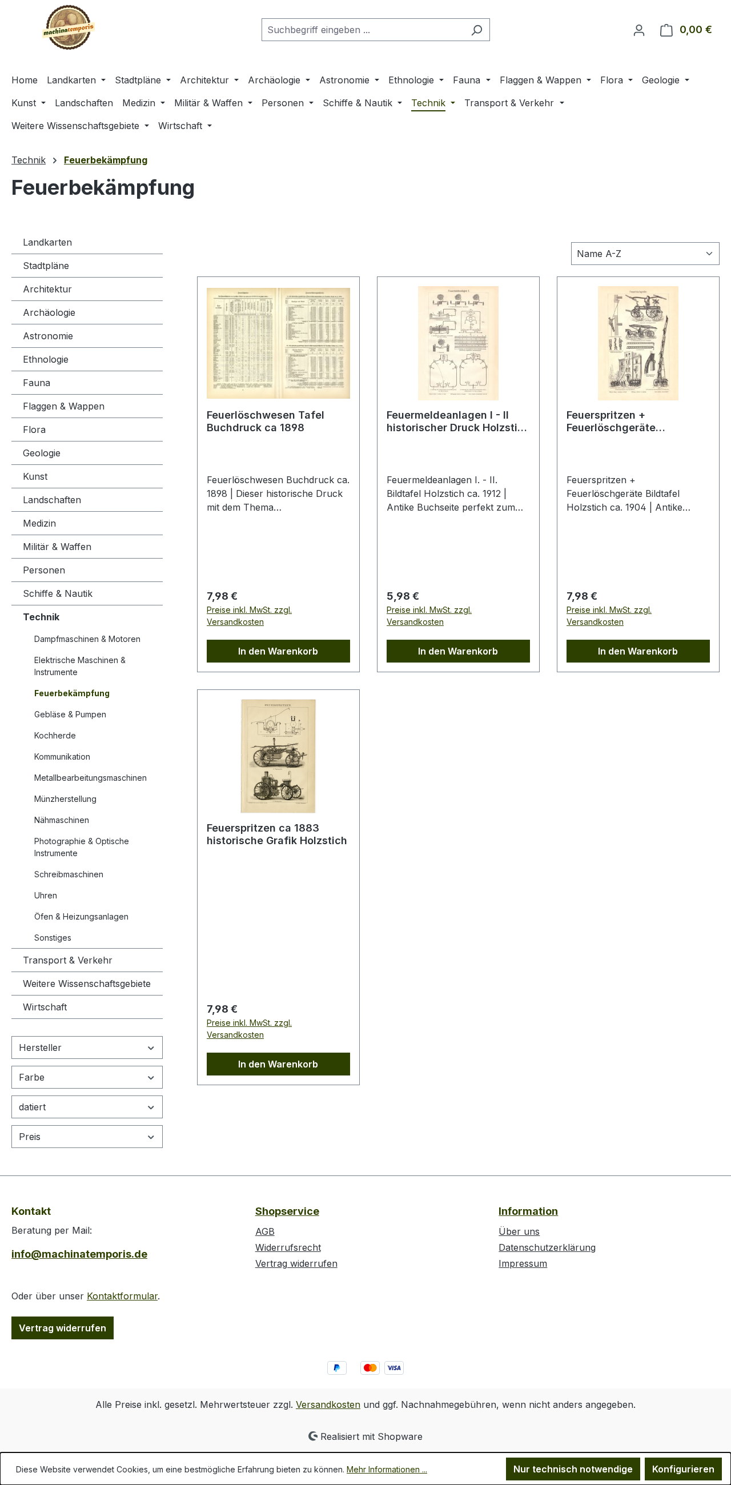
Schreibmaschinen (68, 874)
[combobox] (363, 29)
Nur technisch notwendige (573, 1469)
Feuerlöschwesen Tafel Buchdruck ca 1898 (265, 421)
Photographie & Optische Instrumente (81, 847)
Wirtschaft (45, 1007)
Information (528, 1211)
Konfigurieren (683, 1469)
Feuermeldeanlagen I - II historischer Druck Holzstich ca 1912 (458, 421)
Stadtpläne (46, 265)
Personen (44, 570)
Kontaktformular (122, 1296)
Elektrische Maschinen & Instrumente (80, 666)
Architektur (47, 289)
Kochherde (55, 735)
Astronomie (48, 336)
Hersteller (40, 1047)
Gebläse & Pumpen (70, 714)
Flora (34, 429)
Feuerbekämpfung (72, 693)
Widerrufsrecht (288, 1247)
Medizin (39, 523)
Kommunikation (62, 756)
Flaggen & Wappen (64, 406)
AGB (265, 1231)
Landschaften (52, 499)
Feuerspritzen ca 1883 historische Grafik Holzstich (277, 834)
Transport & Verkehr (68, 960)
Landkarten (47, 242)
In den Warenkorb (278, 651)
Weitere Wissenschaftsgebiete (87, 983)
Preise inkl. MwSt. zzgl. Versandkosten (249, 616)
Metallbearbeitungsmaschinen (90, 777)
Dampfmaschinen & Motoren (87, 639)
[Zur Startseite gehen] (68, 27)
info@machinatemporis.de (79, 1254)
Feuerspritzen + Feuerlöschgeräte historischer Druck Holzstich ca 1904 (638, 421)
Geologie (42, 453)
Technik (41, 617)
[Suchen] (476, 29)
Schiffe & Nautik (58, 593)
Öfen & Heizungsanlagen (81, 916)
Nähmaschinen (61, 820)
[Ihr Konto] (639, 29)
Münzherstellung (65, 799)
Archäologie (49, 312)
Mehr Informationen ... (387, 1469)
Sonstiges (52, 937)
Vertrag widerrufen (62, 1328)
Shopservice (287, 1211)
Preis (30, 1136)
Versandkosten (328, 1404)
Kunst (35, 476)
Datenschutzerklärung (547, 1247)
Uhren (45, 895)
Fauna (36, 382)
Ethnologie (46, 359)
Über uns (519, 1231)
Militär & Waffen (57, 546)
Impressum (523, 1263)
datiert (32, 1107)
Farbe (32, 1077)
